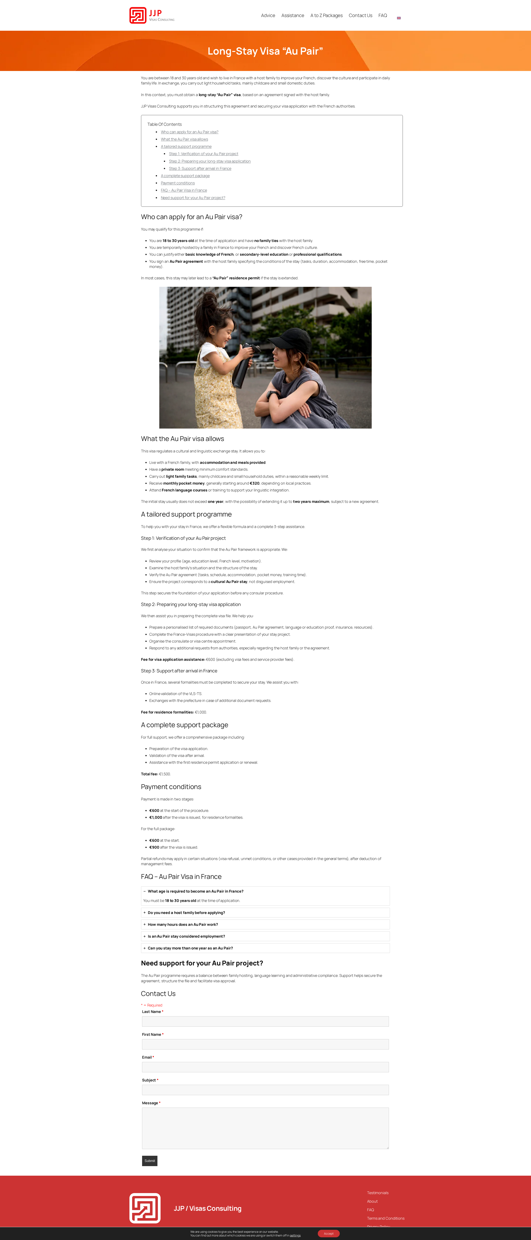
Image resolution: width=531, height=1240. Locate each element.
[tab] (265, 895)
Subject (150, 1080)
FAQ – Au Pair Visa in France (184, 190)
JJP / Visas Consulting (208, 1208)
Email (148, 1057)
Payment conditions (178, 182)
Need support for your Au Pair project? (193, 197)
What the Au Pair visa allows (184, 139)
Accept (329, 1233)
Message (151, 1102)
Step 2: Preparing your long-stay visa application (210, 161)
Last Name (152, 1011)
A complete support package (185, 175)
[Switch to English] (399, 15)
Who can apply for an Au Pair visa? (190, 131)
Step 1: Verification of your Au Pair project (203, 153)
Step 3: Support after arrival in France (200, 168)
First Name (153, 1034)
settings (295, 1235)
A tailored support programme (186, 146)
